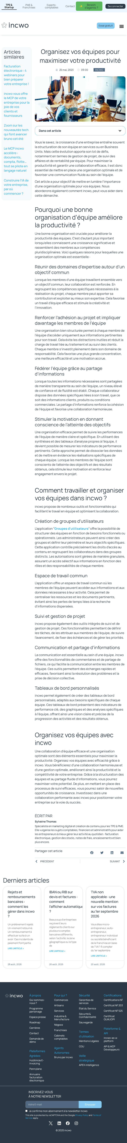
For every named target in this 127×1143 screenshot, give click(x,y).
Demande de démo (36, 1040)
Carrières (34, 1028)
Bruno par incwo (63, 1057)
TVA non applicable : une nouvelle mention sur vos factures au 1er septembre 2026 (104, 904)
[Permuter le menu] (121, 26)
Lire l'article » (16, 948)
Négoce (58, 1024)
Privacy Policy (81, 1115)
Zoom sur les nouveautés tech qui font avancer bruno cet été (16, 132)
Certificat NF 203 (113, 1005)
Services (59, 1010)
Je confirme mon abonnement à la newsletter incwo (58, 1111)
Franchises (60, 1030)
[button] (119, 130)
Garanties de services (86, 1001)
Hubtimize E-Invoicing (36, 1062)
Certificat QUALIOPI (109, 1017)
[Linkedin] (59, 1123)
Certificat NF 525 (113, 1010)
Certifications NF (113, 1000)
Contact (34, 1033)
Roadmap (34, 1022)
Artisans (59, 1005)
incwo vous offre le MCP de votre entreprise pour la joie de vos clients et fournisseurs (16, 105)
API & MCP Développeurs (111, 1048)
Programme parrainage (36, 1010)
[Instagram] (76, 1123)
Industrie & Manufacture (61, 1017)
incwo (99, 70)
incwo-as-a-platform (111, 1039)
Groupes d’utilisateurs (71, 528)
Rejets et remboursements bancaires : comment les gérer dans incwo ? (21, 904)
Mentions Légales (89, 1041)
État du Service (87, 1008)
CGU (81, 1046)
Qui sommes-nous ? (37, 1001)
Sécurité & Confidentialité (87, 1015)
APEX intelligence (89, 1065)
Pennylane (35, 1069)
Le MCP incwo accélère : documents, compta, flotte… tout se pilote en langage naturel (16, 159)
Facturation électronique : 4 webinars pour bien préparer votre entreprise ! (16, 75)
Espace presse (37, 1017)
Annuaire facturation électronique (36, 1077)
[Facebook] (68, 1123)
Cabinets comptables (61, 1037)
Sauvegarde (86, 1022)
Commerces (61, 1000)
